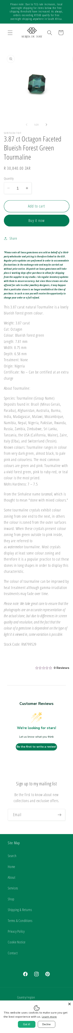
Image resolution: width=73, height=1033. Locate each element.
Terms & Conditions (20, 920)
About (11, 877)
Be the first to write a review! (36, 747)
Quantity (9, 178)
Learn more (49, 1016)
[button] (10, 32)
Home (11, 866)
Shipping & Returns (20, 909)
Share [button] (13, 238)
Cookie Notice (17, 942)
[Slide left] (26, 124)
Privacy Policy (16, 931)
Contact (13, 953)
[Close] (69, 1004)
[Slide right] (46, 124)
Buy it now (36, 220)
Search (12, 855)
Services (13, 888)
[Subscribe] (59, 815)
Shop (11, 899)
